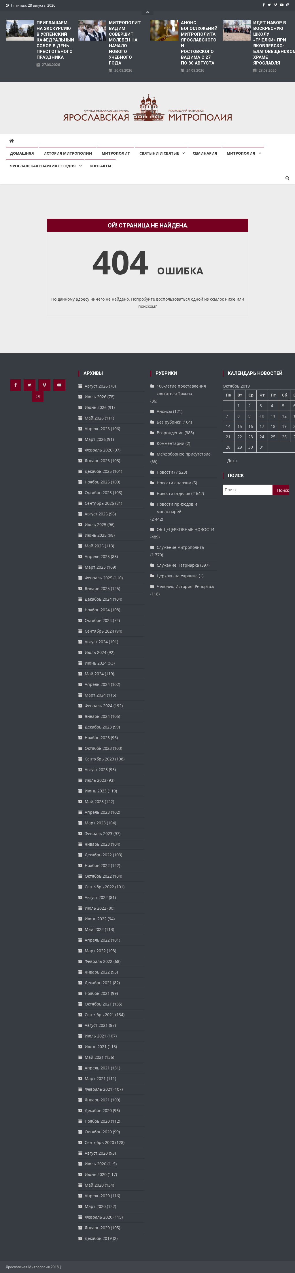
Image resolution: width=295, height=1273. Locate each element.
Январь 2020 (97, 1227)
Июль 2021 (95, 1036)
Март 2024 (95, 695)
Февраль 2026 (98, 450)
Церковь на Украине (177, 575)
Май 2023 (94, 801)
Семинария (205, 153)
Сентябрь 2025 (99, 503)
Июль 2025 (95, 524)
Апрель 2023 (97, 812)
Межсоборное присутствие (184, 454)
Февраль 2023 (98, 833)
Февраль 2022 (98, 961)
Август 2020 (96, 1153)
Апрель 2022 (97, 940)
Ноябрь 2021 (97, 993)
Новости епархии (174, 482)
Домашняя (22, 153)
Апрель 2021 (97, 1068)
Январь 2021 (97, 1100)
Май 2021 (94, 1057)
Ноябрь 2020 (97, 1121)
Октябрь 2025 (98, 492)
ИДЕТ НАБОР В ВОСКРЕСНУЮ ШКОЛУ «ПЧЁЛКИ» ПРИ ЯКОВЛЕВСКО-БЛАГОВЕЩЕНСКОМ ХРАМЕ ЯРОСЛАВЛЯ (271, 43)
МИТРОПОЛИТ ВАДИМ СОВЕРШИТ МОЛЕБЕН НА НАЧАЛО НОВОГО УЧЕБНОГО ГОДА (125, 43)
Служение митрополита (180, 547)
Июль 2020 (95, 1163)
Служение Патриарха (178, 565)
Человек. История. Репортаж (185, 586)
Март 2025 (95, 567)
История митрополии (68, 153)
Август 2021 (96, 1025)
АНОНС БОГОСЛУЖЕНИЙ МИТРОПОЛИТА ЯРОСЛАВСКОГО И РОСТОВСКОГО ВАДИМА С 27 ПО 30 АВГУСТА (199, 43)
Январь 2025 (97, 588)
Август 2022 (96, 897)
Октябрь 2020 (98, 1131)
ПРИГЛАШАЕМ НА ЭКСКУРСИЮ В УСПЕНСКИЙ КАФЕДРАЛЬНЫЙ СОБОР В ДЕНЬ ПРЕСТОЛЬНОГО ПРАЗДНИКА (55, 40)
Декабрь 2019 (98, 1238)
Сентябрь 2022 (99, 886)
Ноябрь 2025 (97, 482)
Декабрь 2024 (98, 599)
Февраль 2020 (98, 1217)
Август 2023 (96, 769)
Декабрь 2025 (98, 471)
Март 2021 (95, 1078)
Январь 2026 (97, 460)
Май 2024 (94, 673)
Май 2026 (94, 418)
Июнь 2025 (96, 535)
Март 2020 (95, 1206)
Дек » (232, 460)
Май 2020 (94, 1185)
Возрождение (170, 432)
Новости (165, 472)
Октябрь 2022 (98, 876)
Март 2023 (95, 823)
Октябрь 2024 (98, 620)
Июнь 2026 (96, 407)
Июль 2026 (95, 396)
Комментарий (170, 443)
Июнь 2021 (96, 1046)
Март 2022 (95, 950)
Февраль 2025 (98, 577)
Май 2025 (94, 546)
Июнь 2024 (96, 663)
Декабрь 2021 (98, 982)
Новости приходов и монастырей (177, 507)
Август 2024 (96, 641)
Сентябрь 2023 (99, 759)
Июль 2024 (95, 652)
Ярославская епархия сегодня (43, 165)
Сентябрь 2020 (99, 1142)
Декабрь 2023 (98, 727)
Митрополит (116, 153)
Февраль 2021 (98, 1089)
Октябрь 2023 (98, 748)
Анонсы (164, 411)
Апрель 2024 (97, 684)
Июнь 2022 (96, 918)
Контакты (100, 165)
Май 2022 (94, 929)
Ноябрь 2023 (97, 737)
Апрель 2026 (97, 428)
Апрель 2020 (97, 1195)
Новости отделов (173, 493)
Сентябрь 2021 (99, 1014)
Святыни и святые (159, 153)
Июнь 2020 (96, 1174)
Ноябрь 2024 (97, 609)
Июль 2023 (95, 780)
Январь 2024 (97, 716)
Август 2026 (96, 386)
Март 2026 (95, 439)
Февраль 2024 (98, 705)
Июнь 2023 (96, 791)
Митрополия (241, 153)
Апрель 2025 (97, 556)
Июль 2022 (95, 908)
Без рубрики (169, 422)
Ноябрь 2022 (97, 865)
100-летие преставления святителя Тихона (181, 389)
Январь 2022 (97, 972)
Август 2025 (96, 514)
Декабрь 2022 (98, 854)
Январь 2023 (97, 844)
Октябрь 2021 (98, 1004)
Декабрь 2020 (98, 1110)
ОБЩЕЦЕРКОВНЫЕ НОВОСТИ (185, 529)
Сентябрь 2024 (99, 631)
